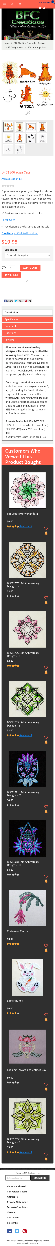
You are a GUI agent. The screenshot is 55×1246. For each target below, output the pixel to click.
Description (11, 312)
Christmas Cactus (17, 931)
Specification (12, 319)
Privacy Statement (17, 1202)
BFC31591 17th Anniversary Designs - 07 (23, 794)
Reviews (9, 340)
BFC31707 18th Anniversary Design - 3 (23, 585)
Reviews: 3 (25, 526)
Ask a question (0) (12, 179)
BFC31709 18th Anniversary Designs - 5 (23, 1141)
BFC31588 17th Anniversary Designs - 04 (23, 863)
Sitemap (11, 1212)
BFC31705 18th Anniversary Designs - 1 (23, 724)
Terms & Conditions (17, 1207)
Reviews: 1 (25, 735)
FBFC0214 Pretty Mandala (22, 514)
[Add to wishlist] (46, 528)
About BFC (12, 1197)
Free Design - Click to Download (20, 233)
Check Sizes (8, 220)
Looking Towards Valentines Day (26, 1070)
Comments (11, 326)
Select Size (11, 250)
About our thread (16, 1186)
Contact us (13, 1217)
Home (6, 43)
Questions (10, 333)
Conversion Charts (17, 1191)
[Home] (27, 19)
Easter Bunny (15, 1001)
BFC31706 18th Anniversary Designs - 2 (23, 654)
